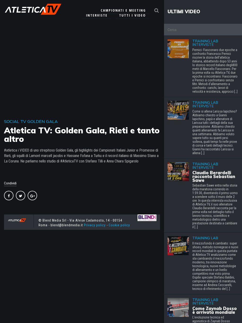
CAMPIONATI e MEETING (123, 10)
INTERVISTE (97, 15)
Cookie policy (119, 225)
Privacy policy (95, 225)
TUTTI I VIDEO (132, 15)
